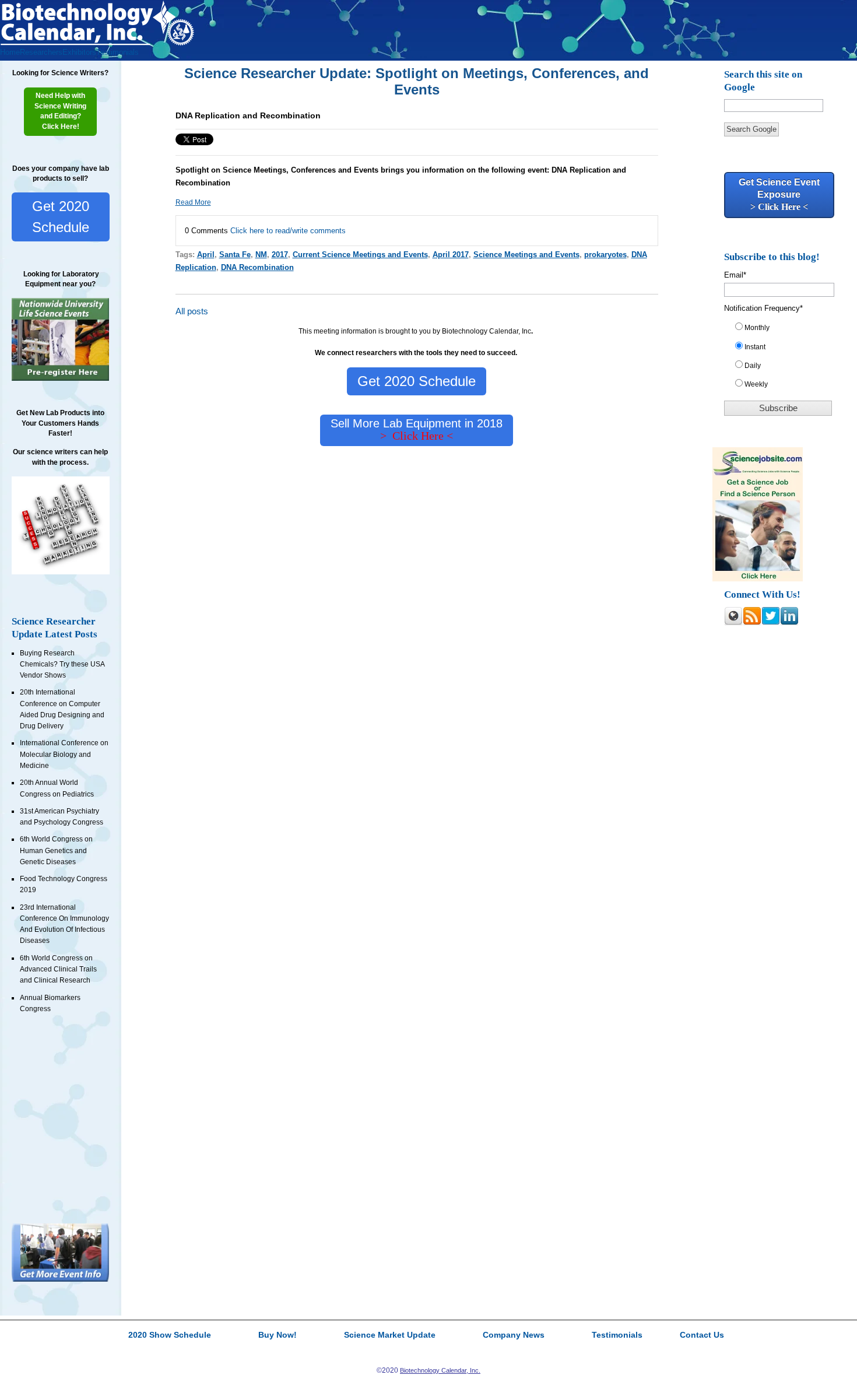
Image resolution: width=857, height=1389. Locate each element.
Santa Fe (235, 254)
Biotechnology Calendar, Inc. (440, 1370)
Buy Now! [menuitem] (277, 1335)
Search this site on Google (763, 81)
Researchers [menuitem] (41, 52)
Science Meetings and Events (526, 254)
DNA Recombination (257, 267)
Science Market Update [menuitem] (389, 1335)
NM (261, 254)
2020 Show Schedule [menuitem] (169, 1335)
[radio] (783, 330)
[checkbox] (783, 358)
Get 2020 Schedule (60, 216)
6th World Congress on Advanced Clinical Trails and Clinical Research (58, 969)
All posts (191, 311)
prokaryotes (605, 254)
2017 (280, 254)
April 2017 (451, 254)
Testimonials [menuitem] (117, 52)
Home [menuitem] (10, 52)
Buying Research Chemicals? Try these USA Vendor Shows (62, 664)
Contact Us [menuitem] (702, 1335)
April (206, 254)
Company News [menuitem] (514, 1335)
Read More (193, 202)
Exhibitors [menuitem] (79, 52)
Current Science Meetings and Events (360, 254)
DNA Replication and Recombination (248, 115)
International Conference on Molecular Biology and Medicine (64, 754)
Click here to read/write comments (288, 230)
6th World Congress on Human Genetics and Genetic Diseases (56, 850)
